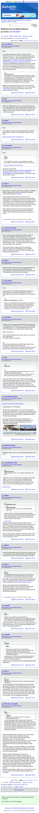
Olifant (6, 495)
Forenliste (5, 36)
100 (19, 38)
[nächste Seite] (37, 40)
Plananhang (6, 88)
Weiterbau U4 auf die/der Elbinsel (11, 46)
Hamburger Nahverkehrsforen (16, 20)
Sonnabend (16, 32)
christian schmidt (10, 228)
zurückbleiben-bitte (10, 396)
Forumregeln (30, 808)
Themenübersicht (16, 36)
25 (13, 38)
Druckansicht (20, 790)
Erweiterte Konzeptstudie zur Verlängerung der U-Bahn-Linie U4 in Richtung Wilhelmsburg (19, 172)
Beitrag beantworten (18, 92)
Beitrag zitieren (31, 92)
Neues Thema (28, 36)
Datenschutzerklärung (18, 808)
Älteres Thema (19, 786)
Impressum (8, 808)
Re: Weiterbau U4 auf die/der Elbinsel (12, 100)
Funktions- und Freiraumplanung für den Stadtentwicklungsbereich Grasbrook (19, 61)
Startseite (3, 20)
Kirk (5, 99)
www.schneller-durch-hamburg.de (13, 137)
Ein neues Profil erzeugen (31, 1)
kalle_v (6, 183)
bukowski (7, 317)
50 (16, 38)
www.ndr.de (17, 194)
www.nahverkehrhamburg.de (21, 582)
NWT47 (6, 545)
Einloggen (18, 1)
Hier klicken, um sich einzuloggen (12, 801)
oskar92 (6, 605)
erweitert (35, 26)
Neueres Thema (7, 786)
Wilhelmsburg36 (9, 445)
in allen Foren (24, 38)
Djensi (6, 120)
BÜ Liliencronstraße (11, 704)
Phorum (11, 810)
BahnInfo (33, 810)
